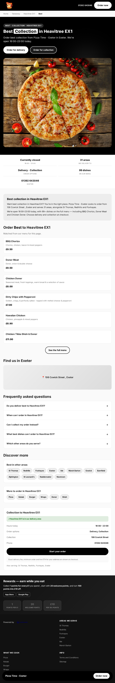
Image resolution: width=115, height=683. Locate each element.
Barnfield (101, 471)
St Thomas (13, 471)
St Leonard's (29, 477)
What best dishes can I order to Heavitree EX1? (31, 434)
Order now (102, 5)
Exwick (89, 471)
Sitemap (62, 661)
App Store (9, 594)
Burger (32, 497)
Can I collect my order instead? (22, 424)
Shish (64, 497)
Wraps (43, 497)
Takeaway (16, 14)
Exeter (52, 471)
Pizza (11, 497)
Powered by (8, 622)
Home (5, 14)
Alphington (13, 477)
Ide (61, 471)
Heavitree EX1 (29, 14)
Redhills (26, 471)
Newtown (61, 477)
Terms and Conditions (69, 657)
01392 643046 (85, 5)
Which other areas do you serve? (23, 443)
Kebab (21, 497)
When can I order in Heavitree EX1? (24, 415)
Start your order (57, 551)
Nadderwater (45, 477)
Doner (54, 497)
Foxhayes (39, 471)
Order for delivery (16, 50)
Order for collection (43, 50)
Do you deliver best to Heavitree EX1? (26, 405)
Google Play (23, 594)
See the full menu (57, 350)
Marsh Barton (74, 471)
